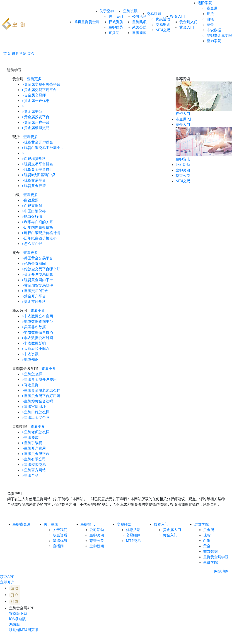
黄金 (210, 24)
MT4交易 (163, 30)
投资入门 (177, 16)
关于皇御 (106, 11)
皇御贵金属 (90, 21)
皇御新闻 (139, 32)
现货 (210, 13)
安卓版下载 (18, 613)
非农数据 (214, 30)
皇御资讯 (130, 11)
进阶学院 (205, 2)
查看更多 (34, 79)
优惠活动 (163, 19)
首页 (7, 53)
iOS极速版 (17, 619)
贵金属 (212, 8)
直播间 (114, 32)
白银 (210, 19)
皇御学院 (214, 40)
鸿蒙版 (14, 624)
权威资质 (116, 21)
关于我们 (116, 16)
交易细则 (163, 24)
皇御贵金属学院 (219, 35)
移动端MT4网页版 (23, 629)
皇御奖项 (139, 21)
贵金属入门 (188, 21)
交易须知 (154, 13)
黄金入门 (186, 27)
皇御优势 (116, 27)
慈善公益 (139, 27)
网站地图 (221, 571)
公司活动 (139, 16)
